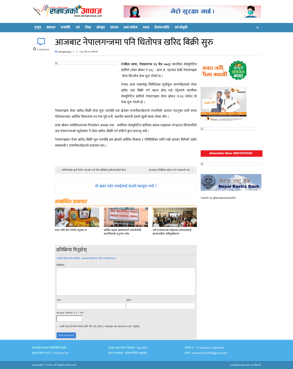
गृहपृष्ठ (37, 27)
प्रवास (146, 27)
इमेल (129, 300)
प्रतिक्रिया (60, 265)
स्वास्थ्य (114, 27)
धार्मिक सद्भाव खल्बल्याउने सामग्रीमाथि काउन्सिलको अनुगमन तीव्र (122, 232)
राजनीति (65, 27)
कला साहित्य (131, 27)
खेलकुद (100, 27)
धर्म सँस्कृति (181, 27)
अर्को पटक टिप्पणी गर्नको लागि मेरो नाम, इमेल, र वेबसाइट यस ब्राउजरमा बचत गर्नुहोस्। (100, 326)
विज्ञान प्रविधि (162, 27)
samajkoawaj (64, 52)
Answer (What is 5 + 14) (70, 313)
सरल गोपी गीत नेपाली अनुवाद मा (71, 230)
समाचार (51, 27)
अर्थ (78, 27)
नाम (59, 300)
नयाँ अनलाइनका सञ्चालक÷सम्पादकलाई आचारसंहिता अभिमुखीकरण (172, 232)
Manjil (257, 365)
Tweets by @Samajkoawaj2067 (218, 198)
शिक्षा (88, 27)
